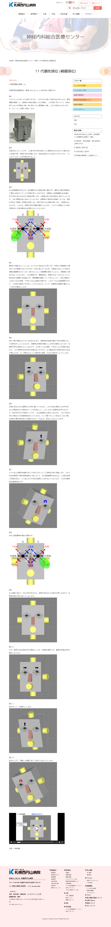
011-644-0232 (28, 899)
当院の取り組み (55, 883)
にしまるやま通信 (80, 85)
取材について (96, 3)
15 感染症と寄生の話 (81, 147)
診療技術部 (68, 875)
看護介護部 (68, 877)
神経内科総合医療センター (83, 100)
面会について (69, 898)
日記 (75, 124)
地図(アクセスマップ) (92, 880)
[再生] (11, 842)
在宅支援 (63, 14)
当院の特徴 (54, 881)
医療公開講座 (78, 104)
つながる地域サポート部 (72, 890)
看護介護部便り (79, 95)
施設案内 (53, 879)
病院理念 (53, 872)
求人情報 (76, 14)
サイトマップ (91, 905)
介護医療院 (68, 883)
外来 (53, 14)
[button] (36, 828)
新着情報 (89, 886)
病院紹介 (21, 14)
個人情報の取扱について (94, 897)
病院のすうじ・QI (55, 888)
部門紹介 (34, 14)
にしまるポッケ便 (80, 90)
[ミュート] (59, 842)
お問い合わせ (84, 3)
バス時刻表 (89, 882)
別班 (75, 120)
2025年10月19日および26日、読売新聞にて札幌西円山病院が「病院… (86, 136)
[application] (37, 828)
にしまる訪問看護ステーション (73, 885)
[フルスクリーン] (62, 842)
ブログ (89, 895)
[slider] (35, 842)
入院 (44, 14)
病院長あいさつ (55, 875)
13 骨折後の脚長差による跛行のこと (86, 155)
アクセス (88, 14)
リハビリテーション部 (71, 879)
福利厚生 (89, 875)
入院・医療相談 (70, 895)
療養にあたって (70, 900)
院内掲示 (53, 885)
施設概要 (53, 877)
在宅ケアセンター (70, 888)
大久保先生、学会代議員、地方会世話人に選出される (87, 142)
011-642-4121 (19, 886)
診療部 (67, 872)
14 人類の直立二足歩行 (81, 151)
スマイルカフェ (79, 109)
